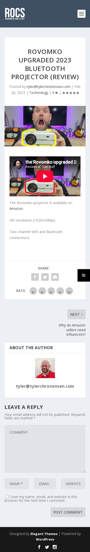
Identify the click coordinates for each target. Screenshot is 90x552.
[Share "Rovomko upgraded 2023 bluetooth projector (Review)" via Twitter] (45, 277)
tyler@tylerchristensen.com (48, 86)
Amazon (16, 208)
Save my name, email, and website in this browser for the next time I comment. (40, 498)
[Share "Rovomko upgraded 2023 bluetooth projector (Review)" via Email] (55, 277)
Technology (38, 92)
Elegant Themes (44, 534)
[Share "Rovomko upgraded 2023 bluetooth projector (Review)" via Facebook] (35, 277)
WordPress (45, 539)
